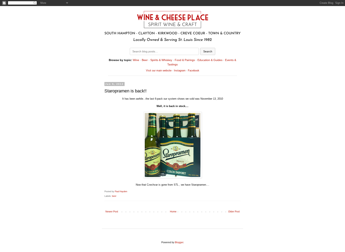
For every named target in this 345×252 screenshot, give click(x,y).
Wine (136, 60)
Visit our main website (159, 70)
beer (114, 196)
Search (207, 51)
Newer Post (111, 211)
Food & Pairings (185, 60)
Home (173, 211)
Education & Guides (209, 60)
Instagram (179, 70)
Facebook (193, 70)
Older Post (234, 211)
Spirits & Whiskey (161, 60)
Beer (145, 60)
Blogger (179, 242)
